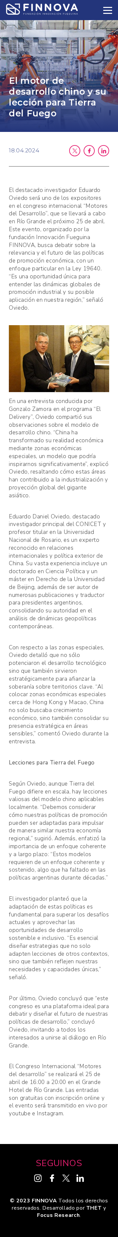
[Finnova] (42, 10)
